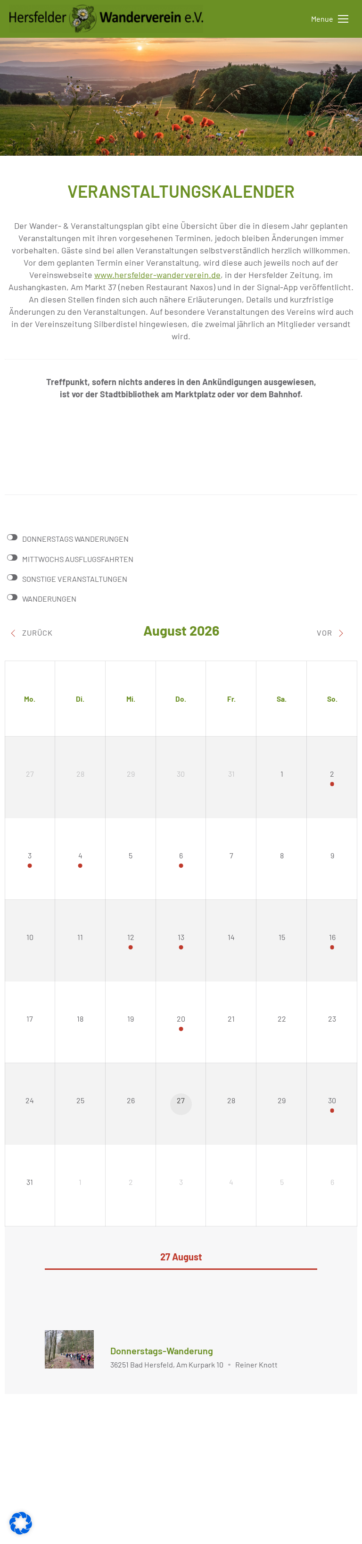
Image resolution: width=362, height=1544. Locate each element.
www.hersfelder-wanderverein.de (157, 274)
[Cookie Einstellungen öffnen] (20, 1531)
